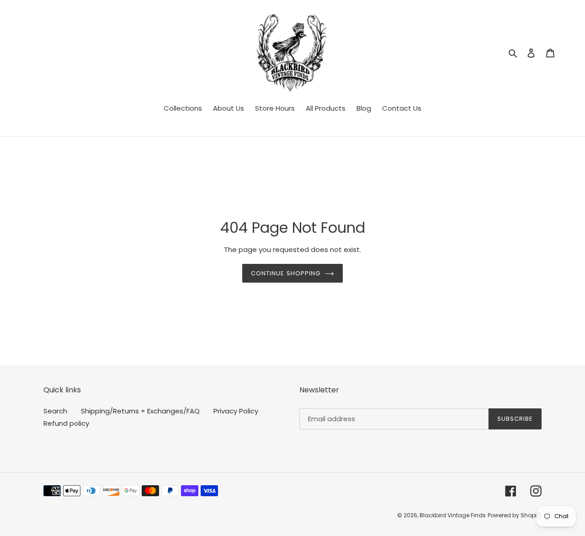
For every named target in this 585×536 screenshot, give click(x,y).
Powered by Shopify (515, 515)
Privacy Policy (235, 411)
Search (55, 411)
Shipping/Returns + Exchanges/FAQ (140, 411)
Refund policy (66, 423)
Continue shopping (285, 273)
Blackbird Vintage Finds (453, 515)
